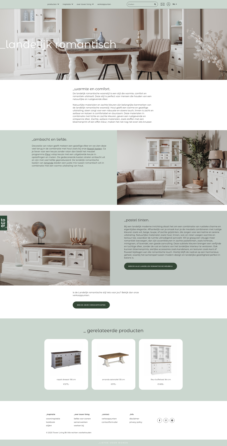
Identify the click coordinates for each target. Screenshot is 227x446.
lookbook (50, 422)
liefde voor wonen (82, 419)
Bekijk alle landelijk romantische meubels (150, 266)
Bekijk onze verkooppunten (91, 305)
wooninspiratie (53, 419)
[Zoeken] (155, 4)
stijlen (49, 425)
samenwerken (81, 422)
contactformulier (110, 422)
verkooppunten (104, 4)
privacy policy (135, 422)
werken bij (79, 425)
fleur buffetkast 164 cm (161, 379)
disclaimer (134, 419)
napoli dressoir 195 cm (66, 379)
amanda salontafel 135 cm (113, 379)
